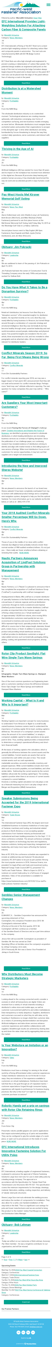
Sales (12, 1058)
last (25, 1260)
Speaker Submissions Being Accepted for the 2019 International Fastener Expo (25, 802)
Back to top (25, 1338)
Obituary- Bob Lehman (16, 1224)
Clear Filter (37, 18)
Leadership (14, 255)
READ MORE (24, 553)
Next (20, 1260)
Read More (26, 83)
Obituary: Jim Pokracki (16, 247)
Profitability (14, 101)
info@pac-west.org (36, 1327)
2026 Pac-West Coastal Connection (28, 1270)
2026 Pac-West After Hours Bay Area (29, 1280)
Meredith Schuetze (11, 35)
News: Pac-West (16, 207)
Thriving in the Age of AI (17, 149)
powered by (20, 1344)
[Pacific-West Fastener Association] (21, 13)
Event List (26, 1302)
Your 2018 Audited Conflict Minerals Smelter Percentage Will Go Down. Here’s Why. (26, 517)
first (5, 1260)
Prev (11, 1260)
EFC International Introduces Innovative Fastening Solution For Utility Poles (24, 1151)
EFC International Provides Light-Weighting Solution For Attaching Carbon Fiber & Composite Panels (24, 25)
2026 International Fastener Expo (26, 1275)
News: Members (16, 38)
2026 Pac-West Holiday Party (26, 1285)
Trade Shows (15, 815)
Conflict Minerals (16, 365)
